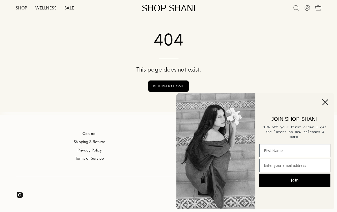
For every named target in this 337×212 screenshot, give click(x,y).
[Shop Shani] (168, 8)
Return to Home (168, 86)
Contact (89, 133)
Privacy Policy (89, 150)
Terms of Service (89, 158)
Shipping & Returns (89, 141)
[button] (296, 7)
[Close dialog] (325, 102)
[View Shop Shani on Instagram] (20, 195)
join (295, 180)
